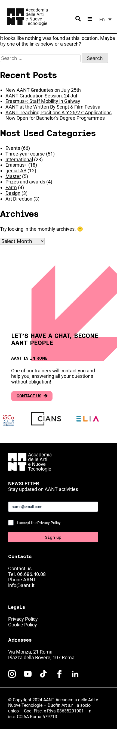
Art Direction (18, 199)
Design (12, 193)
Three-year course (25, 154)
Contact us (32, 396)
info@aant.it (21, 585)
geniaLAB (15, 170)
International (19, 159)
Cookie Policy (22, 624)
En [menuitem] (102, 19)
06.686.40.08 (31, 574)
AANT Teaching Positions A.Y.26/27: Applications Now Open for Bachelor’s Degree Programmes (58, 115)
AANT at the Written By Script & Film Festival (53, 107)
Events (12, 148)
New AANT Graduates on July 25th (43, 90)
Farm (11, 187)
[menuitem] (105, 19)
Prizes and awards (25, 182)
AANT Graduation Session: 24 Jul (41, 96)
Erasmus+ (16, 165)
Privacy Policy (23, 619)
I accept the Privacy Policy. (39, 523)
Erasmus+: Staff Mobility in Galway (42, 101)
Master (13, 176)
